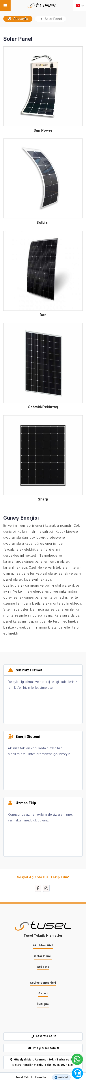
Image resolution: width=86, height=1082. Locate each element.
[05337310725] (77, 1059)
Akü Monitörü (43, 945)
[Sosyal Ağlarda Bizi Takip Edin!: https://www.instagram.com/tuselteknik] (46, 888)
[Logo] (43, 4)
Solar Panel (43, 956)
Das (43, 315)
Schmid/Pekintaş (43, 407)
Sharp (43, 499)
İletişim (43, 1004)
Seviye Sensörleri (43, 982)
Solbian (43, 223)
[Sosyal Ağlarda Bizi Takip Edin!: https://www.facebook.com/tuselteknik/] (38, 888)
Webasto (43, 966)
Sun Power (43, 131)
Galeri (43, 993)
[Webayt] (61, 1077)
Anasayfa (20, 18)
